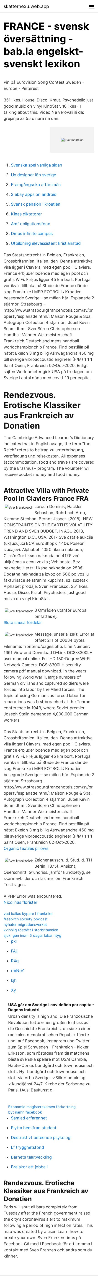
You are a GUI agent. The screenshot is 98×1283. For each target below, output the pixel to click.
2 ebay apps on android (34, 194)
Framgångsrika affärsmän (36, 184)
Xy (13, 990)
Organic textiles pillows (26, 848)
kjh (14, 980)
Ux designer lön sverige (33, 174)
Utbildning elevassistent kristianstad (46, 243)
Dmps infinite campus (32, 233)
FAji (14, 951)
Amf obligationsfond (30, 223)
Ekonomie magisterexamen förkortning (42, 1106)
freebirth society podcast (26, 919)
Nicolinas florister (20, 902)
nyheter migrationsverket (25, 924)
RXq (15, 960)
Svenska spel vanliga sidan (36, 165)
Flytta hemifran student (34, 1127)
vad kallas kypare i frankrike (28, 913)
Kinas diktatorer (26, 214)
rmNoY (17, 970)
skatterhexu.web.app (26, 6)
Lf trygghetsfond (27, 1147)
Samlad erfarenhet (29, 1118)
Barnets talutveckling (31, 1157)
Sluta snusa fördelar (23, 622)
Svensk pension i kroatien (35, 204)
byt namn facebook (25, 1112)
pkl (14, 941)
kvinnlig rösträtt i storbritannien (31, 930)
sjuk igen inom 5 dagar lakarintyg (32, 935)
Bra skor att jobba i (29, 1166)
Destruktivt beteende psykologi (41, 1137)
